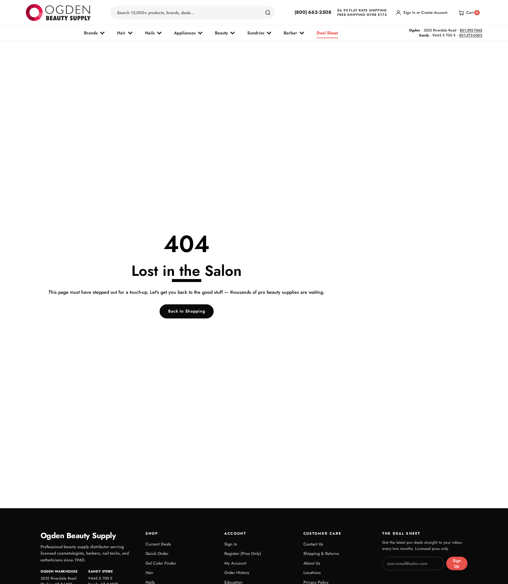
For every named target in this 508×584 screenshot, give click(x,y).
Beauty (221, 33)
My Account (235, 563)
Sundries (255, 33)
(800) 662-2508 (313, 12)
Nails (150, 33)
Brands (91, 33)
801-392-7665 (471, 30)
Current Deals (158, 544)
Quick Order (157, 553)
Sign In (230, 544)
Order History (236, 572)
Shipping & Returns (321, 553)
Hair (121, 33)
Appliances (184, 33)
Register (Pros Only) (242, 553)
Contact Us (313, 544)
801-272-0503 (470, 35)
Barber (290, 33)
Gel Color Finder (161, 563)
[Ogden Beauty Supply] (58, 12)
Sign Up (457, 563)
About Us (311, 563)
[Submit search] (268, 12)
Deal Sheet (327, 33)
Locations (312, 572)
